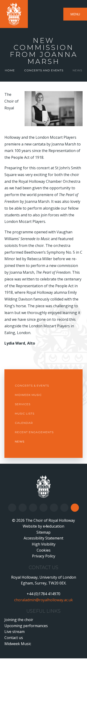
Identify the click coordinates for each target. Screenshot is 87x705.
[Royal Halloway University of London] (43, 486)
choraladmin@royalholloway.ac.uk (43, 599)
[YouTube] (43, 508)
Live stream (14, 631)
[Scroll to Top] (75, 508)
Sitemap (43, 532)
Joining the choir (18, 619)
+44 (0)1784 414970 (43, 593)
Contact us (13, 637)
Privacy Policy (43, 556)
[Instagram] (33, 508)
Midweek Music (28, 395)
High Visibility (43, 544)
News (77, 70)
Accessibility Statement (43, 538)
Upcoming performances (26, 625)
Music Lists (24, 413)
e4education (53, 526)
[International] (64, 508)
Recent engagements (34, 432)
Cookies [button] (44, 550)
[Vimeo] (54, 508)
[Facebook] (12, 508)
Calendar (24, 423)
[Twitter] (23, 508)
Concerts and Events (43, 70)
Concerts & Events (32, 385)
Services (22, 404)
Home (10, 70)
